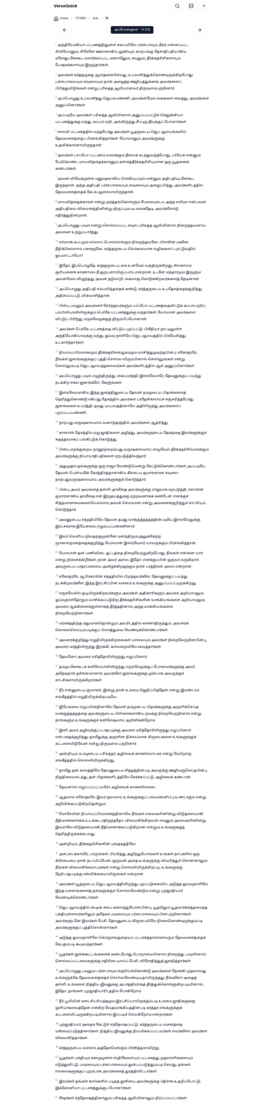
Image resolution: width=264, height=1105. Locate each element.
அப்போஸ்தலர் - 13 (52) (132, 30)
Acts (96, 18)
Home (64, 18)
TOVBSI (80, 18)
